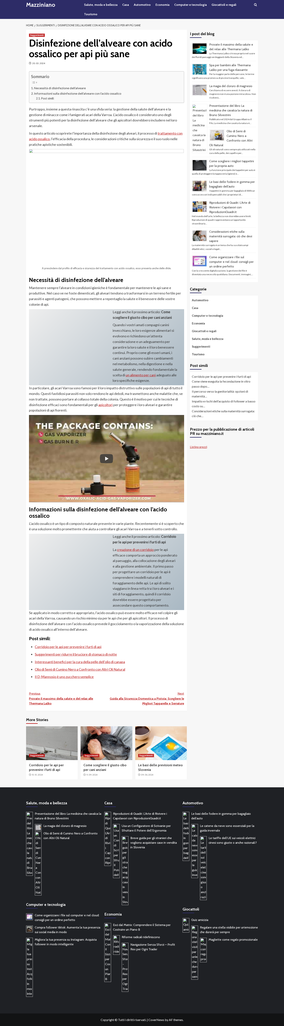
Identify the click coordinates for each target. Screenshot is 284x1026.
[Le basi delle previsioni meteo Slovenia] (161, 743)
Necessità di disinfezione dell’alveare (60, 88)
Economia (162, 5)
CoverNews (156, 1020)
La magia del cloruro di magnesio (230, 86)
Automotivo (142, 5)
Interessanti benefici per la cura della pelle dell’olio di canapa (80, 662)
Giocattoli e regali (224, 5)
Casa (125, 5)
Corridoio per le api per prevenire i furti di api (68, 647)
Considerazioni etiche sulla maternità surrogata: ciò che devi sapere (230, 236)
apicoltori (105, 405)
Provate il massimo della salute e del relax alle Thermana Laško (61, 698)
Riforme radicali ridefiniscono (141, 937)
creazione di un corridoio (135, 549)
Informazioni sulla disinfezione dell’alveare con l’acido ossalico (77, 93)
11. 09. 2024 (91, 774)
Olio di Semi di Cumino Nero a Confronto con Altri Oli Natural (80, 669)
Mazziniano (40, 4)
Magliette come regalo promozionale (233, 939)
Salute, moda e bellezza (100, 5)
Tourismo (90, 14)
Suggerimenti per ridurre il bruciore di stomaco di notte (76, 654)
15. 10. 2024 (37, 774)
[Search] (255, 5)
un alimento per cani (141, 375)
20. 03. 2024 (38, 63)
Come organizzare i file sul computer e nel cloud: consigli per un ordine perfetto (231, 261)
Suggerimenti (37, 35)
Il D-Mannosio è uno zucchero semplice (64, 677)
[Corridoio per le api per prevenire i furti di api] (52, 743)
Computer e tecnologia (190, 5)
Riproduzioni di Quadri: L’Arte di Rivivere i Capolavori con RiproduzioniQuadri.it (229, 207)
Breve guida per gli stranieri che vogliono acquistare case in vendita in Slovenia (153, 842)
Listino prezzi (198, 447)
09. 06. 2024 (147, 774)
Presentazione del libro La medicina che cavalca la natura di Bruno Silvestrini (230, 110)
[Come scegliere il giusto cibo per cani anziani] (106, 743)
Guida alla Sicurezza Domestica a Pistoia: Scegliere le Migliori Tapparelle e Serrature (147, 698)
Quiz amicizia (199, 920)
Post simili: (47, 98)
